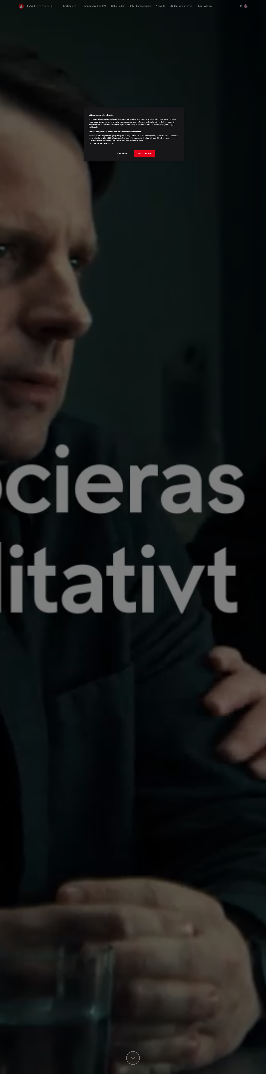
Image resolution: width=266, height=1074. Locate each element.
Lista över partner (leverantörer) (101, 143)
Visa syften (122, 153)
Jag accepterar (144, 153)
